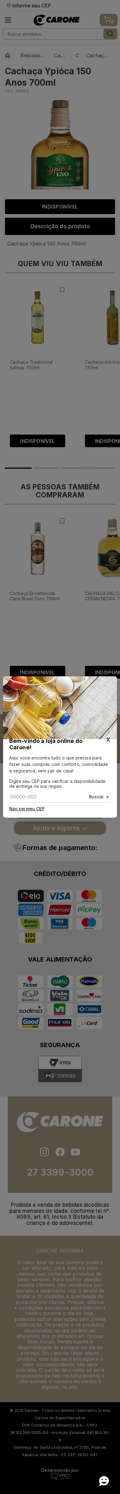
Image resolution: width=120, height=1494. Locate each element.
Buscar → (99, 796)
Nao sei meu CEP (27, 808)
